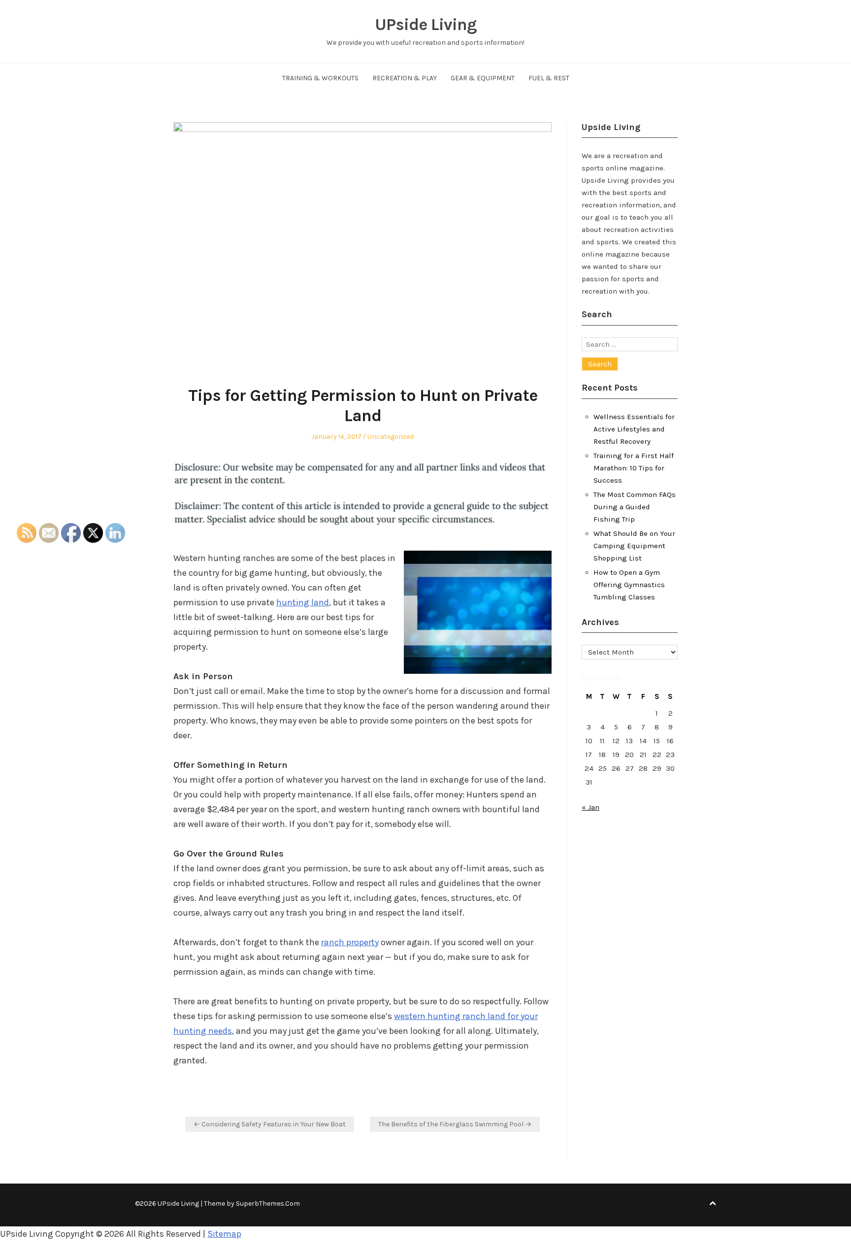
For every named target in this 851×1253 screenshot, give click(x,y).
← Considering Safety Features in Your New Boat (270, 1124)
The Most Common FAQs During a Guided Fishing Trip (634, 507)
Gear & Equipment (483, 78)
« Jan (590, 807)
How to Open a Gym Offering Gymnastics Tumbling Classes (629, 584)
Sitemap (224, 1233)
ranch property (350, 942)
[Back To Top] (712, 1203)
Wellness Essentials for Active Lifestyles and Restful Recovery (634, 429)
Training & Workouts (320, 78)
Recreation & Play (404, 78)
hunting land (302, 602)
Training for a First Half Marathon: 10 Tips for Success (633, 468)
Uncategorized (390, 436)
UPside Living (426, 24)
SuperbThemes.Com (268, 1203)
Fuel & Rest (548, 78)
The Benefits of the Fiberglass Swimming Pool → (454, 1124)
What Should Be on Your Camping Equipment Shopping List (634, 545)
